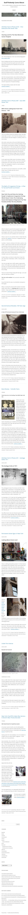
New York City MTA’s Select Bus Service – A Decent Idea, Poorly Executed (14, 717)
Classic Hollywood (5, 841)
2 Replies (3, 392)
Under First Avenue (7, 643)
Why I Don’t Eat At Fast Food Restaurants (13, 893)
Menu (14, 10)
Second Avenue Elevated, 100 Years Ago (13, 306)
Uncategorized (4, 855)
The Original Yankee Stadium (7, 873)
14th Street (6, 379)
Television (3, 854)
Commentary (13, 294)
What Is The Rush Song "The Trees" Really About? (11, 876)
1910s (10, 379)
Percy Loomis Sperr (6, 58)
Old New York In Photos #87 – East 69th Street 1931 (13, 101)
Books (12, 446)
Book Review (6, 448)
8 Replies (3, 190)
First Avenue (16, 91)
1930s (12, 91)
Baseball (3, 832)
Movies (3, 840)
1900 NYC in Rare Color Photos (7, 883)
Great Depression (22, 176)
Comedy (3, 835)
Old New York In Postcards (7, 847)
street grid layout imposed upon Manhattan (3, 607)
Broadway (3, 296)
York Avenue (21, 91)
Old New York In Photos (19, 89)
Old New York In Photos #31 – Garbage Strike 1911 (13, 458)
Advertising (14, 379)
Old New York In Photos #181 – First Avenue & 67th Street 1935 (12, 27)
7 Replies (3, 720)
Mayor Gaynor (20, 522)
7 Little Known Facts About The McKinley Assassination (12, 886)
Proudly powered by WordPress (13, 912)
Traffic (18, 296)
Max (17, 381)
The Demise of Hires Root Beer (7, 884)
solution (9, 238)
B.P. (8, 92)
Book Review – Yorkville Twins (10, 389)
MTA (8, 811)
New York (13, 89)
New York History (18, 524)
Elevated (18, 379)
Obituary (3, 849)
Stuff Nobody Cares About (14, 3)
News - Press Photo (8, 525)
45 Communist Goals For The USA (8, 881)
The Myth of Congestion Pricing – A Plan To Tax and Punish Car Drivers (13, 187)
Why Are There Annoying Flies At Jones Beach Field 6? (14, 895)
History (12, 377)
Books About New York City (15, 448)
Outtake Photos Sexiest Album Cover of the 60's (11, 878)
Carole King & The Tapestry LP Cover (9, 875)
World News (4, 857)
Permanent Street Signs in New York (12, 533)
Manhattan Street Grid (14, 633)
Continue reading (6, 86)
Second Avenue (14, 296)
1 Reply (3, 31)
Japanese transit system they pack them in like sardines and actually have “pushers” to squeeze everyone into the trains (14, 783)
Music (3, 843)
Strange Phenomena (6, 852)
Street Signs (4, 635)
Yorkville (3, 450)
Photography (4, 91)
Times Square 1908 (5, 879)
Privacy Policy (4, 912)
